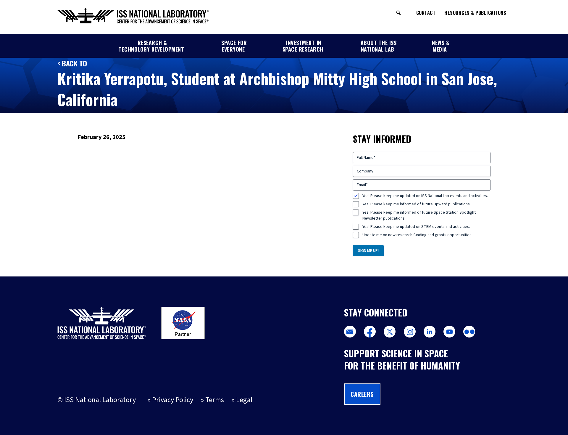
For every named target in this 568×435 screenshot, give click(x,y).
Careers (362, 394)
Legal (244, 400)
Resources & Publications (475, 12)
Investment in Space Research (303, 46)
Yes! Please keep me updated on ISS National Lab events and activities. (425, 196)
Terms (214, 400)
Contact (426, 12)
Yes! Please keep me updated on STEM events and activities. (416, 227)
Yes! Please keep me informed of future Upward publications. (416, 204)
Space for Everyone (234, 46)
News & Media (440, 46)
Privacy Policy (172, 400)
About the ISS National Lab (379, 46)
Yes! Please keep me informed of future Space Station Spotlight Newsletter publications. (419, 215)
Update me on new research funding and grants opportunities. (417, 235)
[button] (398, 12)
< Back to (72, 63)
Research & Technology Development (151, 46)
